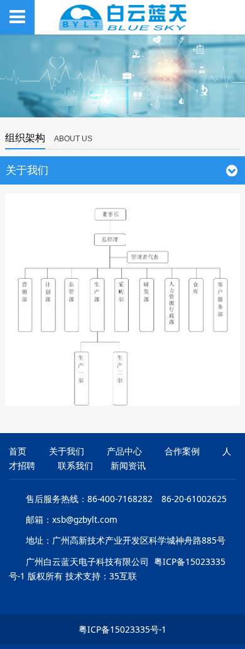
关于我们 (66, 451)
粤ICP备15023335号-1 (122, 629)
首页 (17, 451)
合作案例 (182, 451)
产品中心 (124, 451)
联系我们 (75, 465)
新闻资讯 (128, 465)
